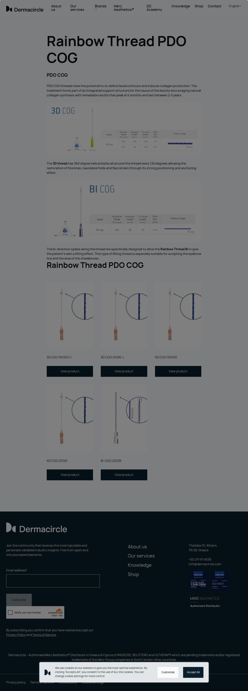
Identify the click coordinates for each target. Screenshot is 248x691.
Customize (168, 672)
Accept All (193, 672)
